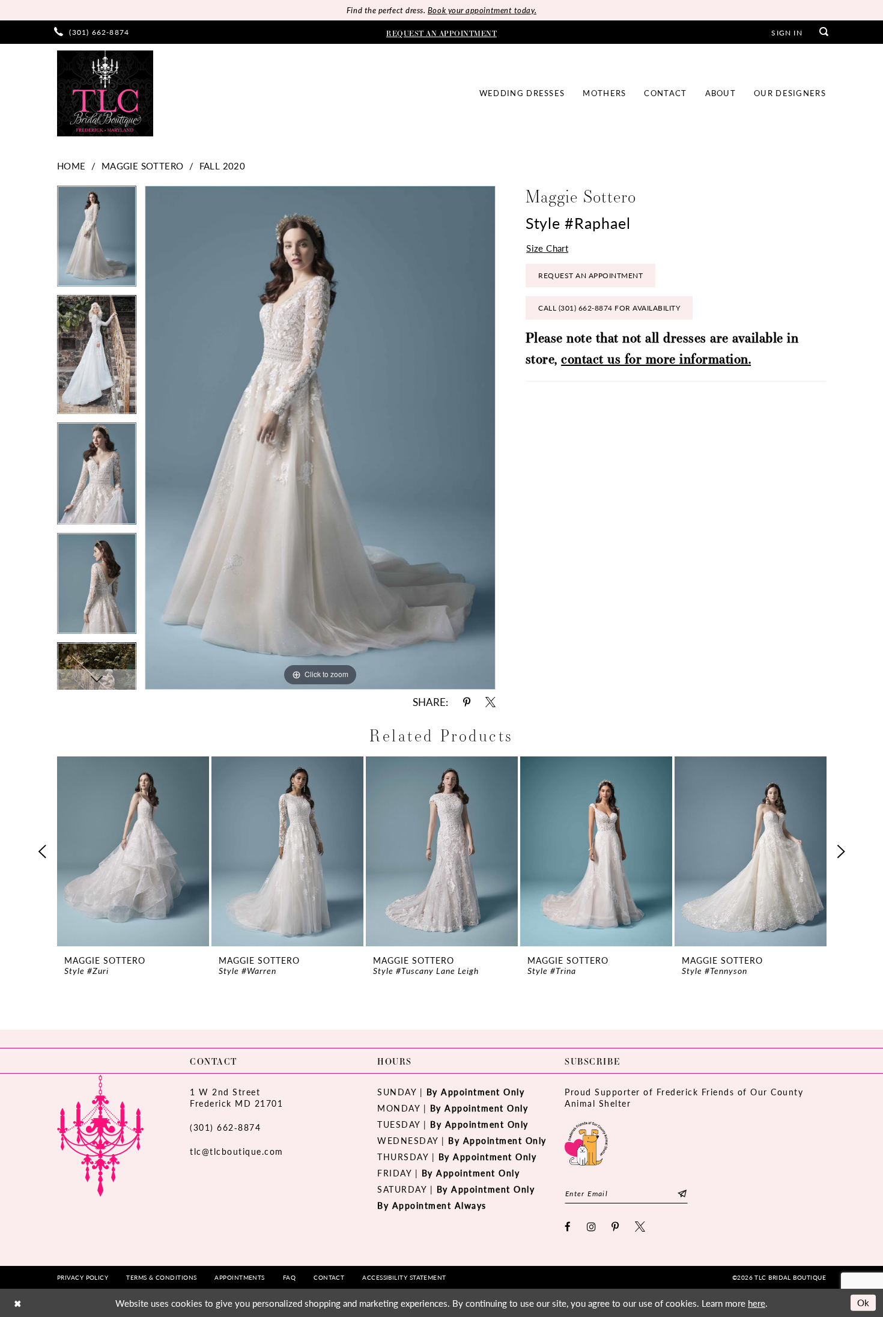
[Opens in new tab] (586, 1142)
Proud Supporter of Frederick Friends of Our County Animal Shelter (684, 1097)
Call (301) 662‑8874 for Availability (609, 308)
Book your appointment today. (482, 10)
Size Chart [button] (547, 248)
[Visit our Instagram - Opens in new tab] (592, 1226)
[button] (786, 32)
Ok (863, 1302)
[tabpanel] (96, 240)
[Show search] (824, 32)
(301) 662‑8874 (225, 1127)
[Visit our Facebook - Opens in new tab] (568, 1226)
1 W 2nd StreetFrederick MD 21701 (236, 1097)
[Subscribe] (682, 1193)
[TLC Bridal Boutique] (105, 93)
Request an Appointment (590, 275)
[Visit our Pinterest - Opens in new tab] (615, 1226)
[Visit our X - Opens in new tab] (640, 1226)
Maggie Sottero (143, 165)
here (756, 1303)
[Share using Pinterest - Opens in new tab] (466, 702)
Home (71, 165)
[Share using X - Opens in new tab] (490, 702)
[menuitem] (92, 32)
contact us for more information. (656, 358)
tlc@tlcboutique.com (237, 1151)
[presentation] (133, 851)
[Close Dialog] (17, 1302)
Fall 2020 (222, 165)
